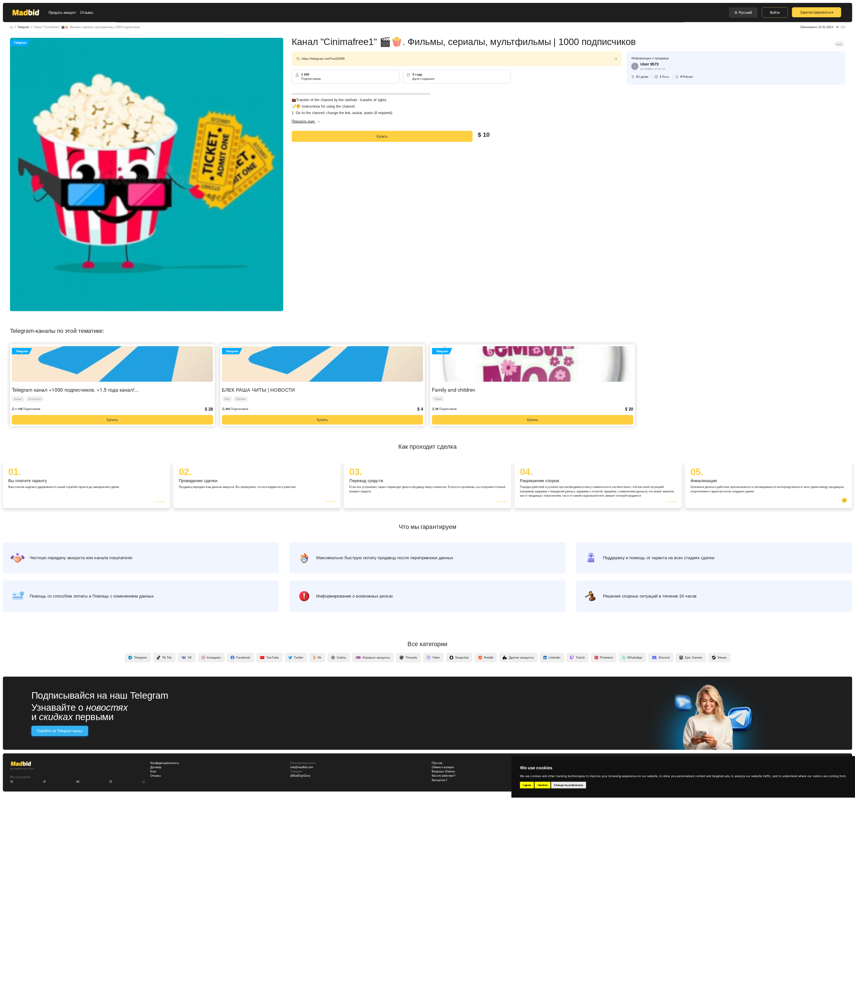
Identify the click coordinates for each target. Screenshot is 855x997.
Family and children (453, 389)
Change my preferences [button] (568, 785)
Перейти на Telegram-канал (59, 731)
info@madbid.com (301, 767)
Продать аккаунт (62, 12)
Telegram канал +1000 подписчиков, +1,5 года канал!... (75, 389)
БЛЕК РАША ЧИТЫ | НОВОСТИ (258, 389)
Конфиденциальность (164, 763)
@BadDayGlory (300, 775)
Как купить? (439, 780)
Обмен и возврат (443, 767)
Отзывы (86, 12)
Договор (155, 767)
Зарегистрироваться (816, 12)
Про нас (437, 763)
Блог (153, 771)
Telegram (23, 27)
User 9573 (649, 64)
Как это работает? (443, 775)
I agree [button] (527, 785)
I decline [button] (542, 785)
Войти (775, 12)
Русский (745, 12)
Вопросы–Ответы (443, 771)
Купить (382, 136)
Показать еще (304, 121)
